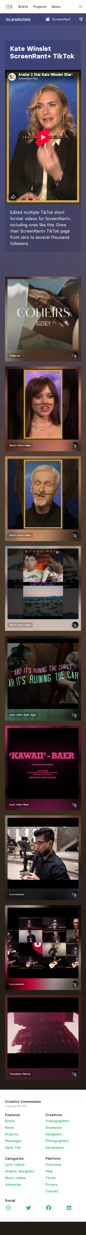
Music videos (15, 1178)
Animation (13, 1184)
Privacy (52, 1184)
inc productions (18, 19)
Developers (55, 1147)
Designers (54, 1134)
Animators (54, 1127)
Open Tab (13, 1147)
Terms (51, 1178)
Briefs (23, 7)
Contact (52, 1191)
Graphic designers (19, 1171)
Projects (40, 7)
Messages (13, 1141)
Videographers (57, 1121)
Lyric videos (15, 1164)
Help (49, 1171)
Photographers (57, 1141)
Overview (53, 1164)
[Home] (9, 7)
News (56, 7)
